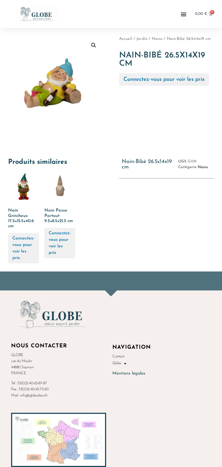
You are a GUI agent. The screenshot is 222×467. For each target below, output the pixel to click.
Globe (116, 363)
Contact (118, 356)
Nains (157, 39)
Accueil (125, 39)
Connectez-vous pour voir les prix (164, 79)
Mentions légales (128, 373)
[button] (183, 13)
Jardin (142, 39)
